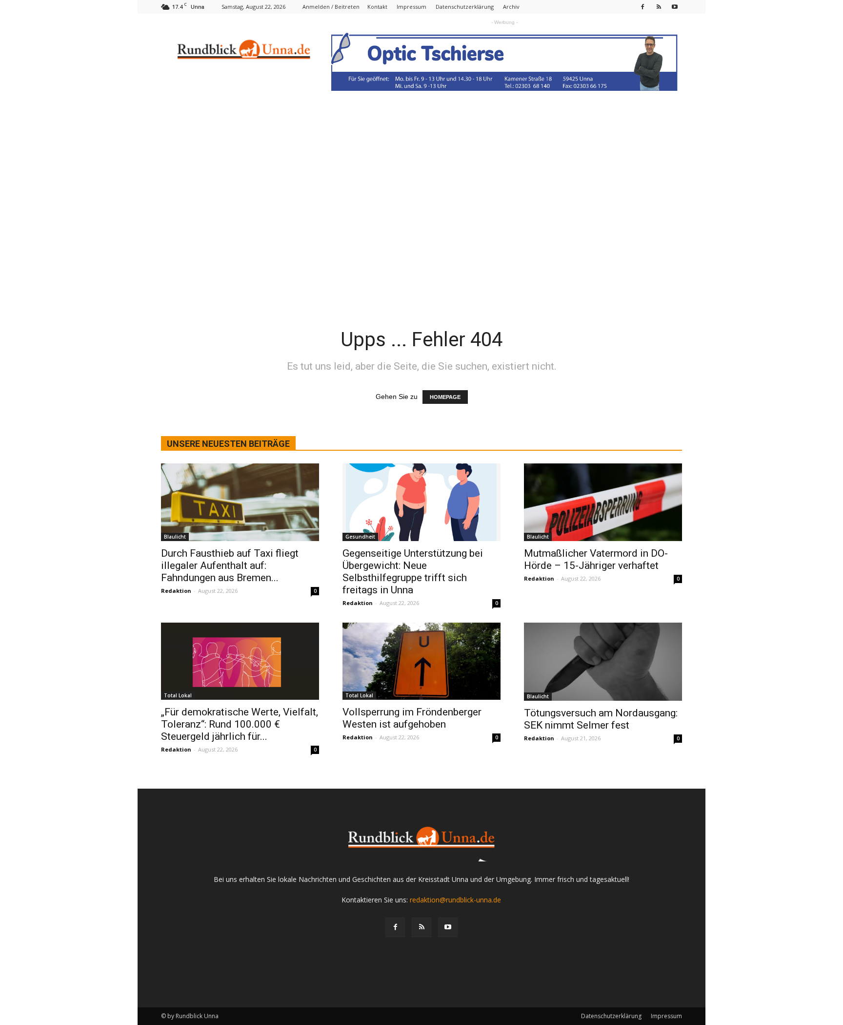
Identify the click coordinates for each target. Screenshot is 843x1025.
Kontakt (377, 6)
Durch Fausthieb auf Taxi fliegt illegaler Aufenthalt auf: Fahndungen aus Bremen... (230, 565)
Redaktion (176, 590)
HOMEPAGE (445, 397)
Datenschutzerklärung (465, 6)
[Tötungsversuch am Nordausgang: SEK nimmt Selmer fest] (603, 662)
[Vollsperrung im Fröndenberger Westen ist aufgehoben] (421, 661)
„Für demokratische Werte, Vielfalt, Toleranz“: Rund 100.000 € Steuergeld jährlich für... (239, 724)
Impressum (411, 6)
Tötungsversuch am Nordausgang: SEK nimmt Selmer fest (601, 719)
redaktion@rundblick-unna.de (455, 899)
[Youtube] (674, 6)
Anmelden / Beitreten (331, 6)
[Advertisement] (421, 230)
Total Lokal (178, 695)
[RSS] (658, 6)
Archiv (511, 6)
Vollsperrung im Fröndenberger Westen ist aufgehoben (412, 718)
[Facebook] (642, 6)
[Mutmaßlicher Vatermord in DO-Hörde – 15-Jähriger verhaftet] (603, 502)
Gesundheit (360, 536)
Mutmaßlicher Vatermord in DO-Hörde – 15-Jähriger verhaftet (596, 559)
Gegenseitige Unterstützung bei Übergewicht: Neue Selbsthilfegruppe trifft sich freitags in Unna (412, 571)
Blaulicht (175, 536)
